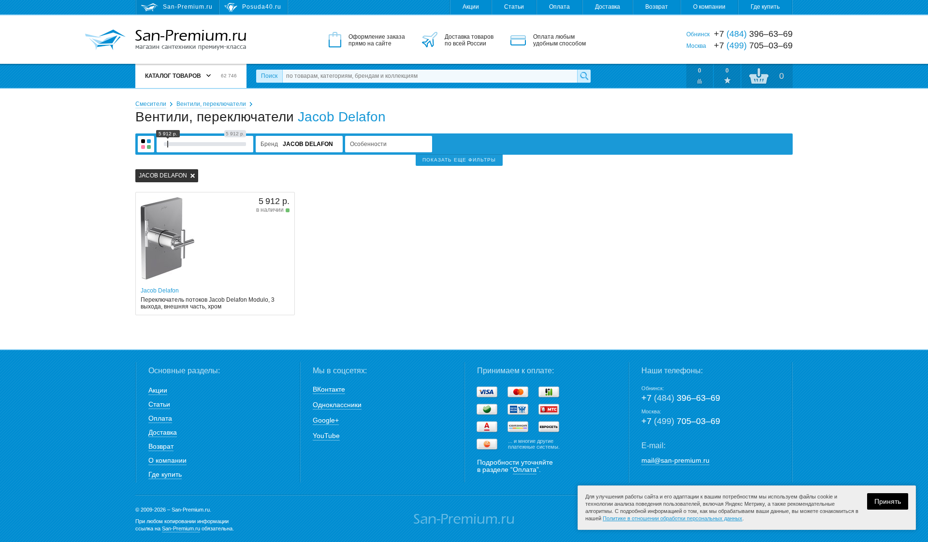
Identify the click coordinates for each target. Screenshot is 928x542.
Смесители (150, 104)
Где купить (765, 6)
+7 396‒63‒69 (680, 398)
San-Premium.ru (181, 528)
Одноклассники (337, 405)
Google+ (326, 420)
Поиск (269, 76)
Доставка (607, 6)
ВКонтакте (329, 389)
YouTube (326, 435)
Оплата (559, 6)
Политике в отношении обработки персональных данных (672, 518)
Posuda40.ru (261, 6)
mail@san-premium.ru (675, 460)
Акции (471, 6)
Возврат (656, 6)
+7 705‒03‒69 (680, 421)
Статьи (514, 6)
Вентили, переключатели (211, 104)
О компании (709, 6)
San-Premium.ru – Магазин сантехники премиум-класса (190, 40)
